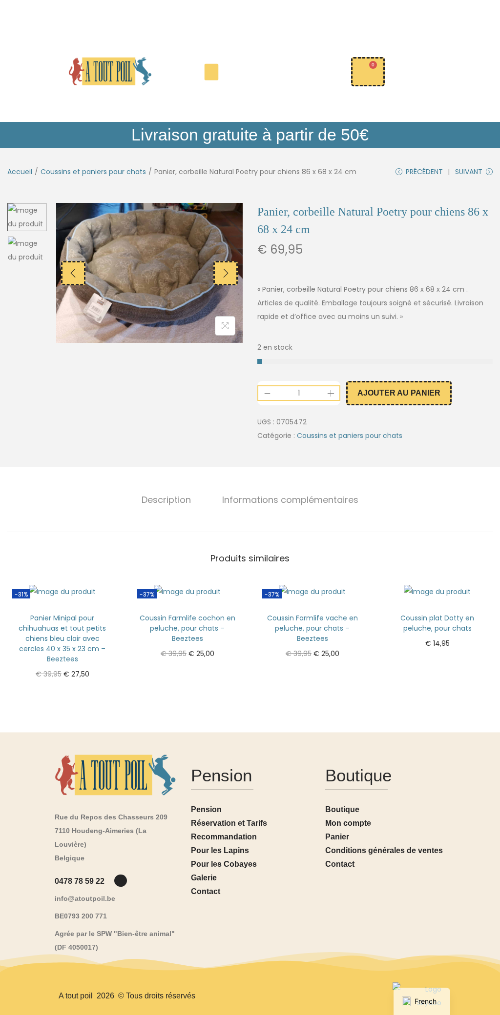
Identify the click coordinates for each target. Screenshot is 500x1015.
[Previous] (73, 273)
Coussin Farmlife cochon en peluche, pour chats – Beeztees (187, 628)
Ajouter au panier (398, 393)
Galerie (204, 878)
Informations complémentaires (290, 500)
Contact (205, 891)
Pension (206, 809)
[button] (212, 71)
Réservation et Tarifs (229, 823)
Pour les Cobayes (224, 864)
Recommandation (224, 837)
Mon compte (348, 823)
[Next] (225, 273)
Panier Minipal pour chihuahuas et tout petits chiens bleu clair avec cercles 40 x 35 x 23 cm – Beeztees (62, 638)
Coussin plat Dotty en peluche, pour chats (437, 623)
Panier (337, 837)
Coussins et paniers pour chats (93, 172)
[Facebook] (120, 881)
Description (166, 500)
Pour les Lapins (220, 850)
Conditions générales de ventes (384, 850)
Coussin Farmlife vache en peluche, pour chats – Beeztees (312, 628)
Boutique (342, 809)
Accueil (19, 172)
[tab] (166, 500)
